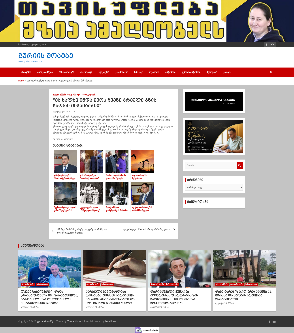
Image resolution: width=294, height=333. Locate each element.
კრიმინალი (121, 72)
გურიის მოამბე (45, 55)
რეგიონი (154, 72)
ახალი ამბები (45, 72)
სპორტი (138, 72)
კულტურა (103, 72)
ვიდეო (227, 72)
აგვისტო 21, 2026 (29, 307)
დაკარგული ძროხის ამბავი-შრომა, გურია (146, 229)
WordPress (110, 321)
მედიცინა (212, 72)
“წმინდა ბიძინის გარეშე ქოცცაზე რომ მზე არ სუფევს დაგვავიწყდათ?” (82, 231)
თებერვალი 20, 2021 (63, 111)
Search (240, 165)
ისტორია (170, 72)
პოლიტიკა (86, 72)
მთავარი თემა (74, 94)
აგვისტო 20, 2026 (159, 307)
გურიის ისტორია (191, 72)
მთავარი (26, 72)
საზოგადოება (66, 72)
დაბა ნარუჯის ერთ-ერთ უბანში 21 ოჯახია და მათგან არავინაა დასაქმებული (243, 295)
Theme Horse (74, 321)
